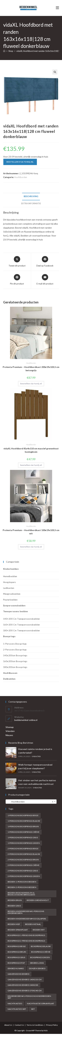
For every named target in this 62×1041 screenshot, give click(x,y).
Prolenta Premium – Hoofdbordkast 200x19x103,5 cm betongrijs (31, 369)
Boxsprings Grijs (16, 957)
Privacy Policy (52, 1025)
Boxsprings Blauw (41, 946)
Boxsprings (9, 636)
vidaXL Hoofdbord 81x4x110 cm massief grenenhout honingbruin (31, 450)
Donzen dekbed (37, 968)
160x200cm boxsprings (15, 661)
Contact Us (19, 1025)
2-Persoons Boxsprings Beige (23, 848)
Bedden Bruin (15, 900)
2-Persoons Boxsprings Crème (24, 865)
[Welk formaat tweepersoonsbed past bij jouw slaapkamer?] (11, 768)
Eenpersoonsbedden (14, 605)
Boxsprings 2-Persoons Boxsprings (26, 941)
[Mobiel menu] (57, 8)
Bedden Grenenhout (38, 900)
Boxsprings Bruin (17, 952)
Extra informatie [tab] (31, 203)
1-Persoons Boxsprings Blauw (24, 821)
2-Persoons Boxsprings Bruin (23, 859)
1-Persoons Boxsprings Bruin (23, 826)
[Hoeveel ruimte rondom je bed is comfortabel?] (11, 752)
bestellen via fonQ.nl (20, 162)
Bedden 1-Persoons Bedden (22, 882)
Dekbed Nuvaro (16, 968)
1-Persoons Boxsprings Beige (23, 815)
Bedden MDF (14, 924)
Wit (33, 1009)
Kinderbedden (11, 569)
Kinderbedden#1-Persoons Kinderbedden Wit (29, 997)
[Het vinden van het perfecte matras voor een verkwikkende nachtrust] (11, 783)
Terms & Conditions (35, 1025)
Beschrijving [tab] (31, 196)
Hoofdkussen (10, 673)
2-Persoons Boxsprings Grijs (23, 870)
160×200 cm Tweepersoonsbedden (21, 624)
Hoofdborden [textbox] (30, 801)
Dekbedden (9, 679)
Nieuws (9, 735)
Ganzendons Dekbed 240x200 (23, 985)
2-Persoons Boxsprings (15, 649)
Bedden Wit (39, 930)
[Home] (4, 51)
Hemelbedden (10, 576)
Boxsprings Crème (40, 952)
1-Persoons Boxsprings (15, 644)
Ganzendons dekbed (18, 974)
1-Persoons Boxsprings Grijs (23, 837)
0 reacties (36, 756)
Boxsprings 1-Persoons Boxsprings (26, 935)
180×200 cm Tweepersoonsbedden (21, 630)
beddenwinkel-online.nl (25, 720)
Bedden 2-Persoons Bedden (22, 887)
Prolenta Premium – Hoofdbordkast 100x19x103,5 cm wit (31, 532)
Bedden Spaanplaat (18, 930)
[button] (54, 72)
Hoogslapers (9, 582)
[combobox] (31, 801)
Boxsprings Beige (17, 946)
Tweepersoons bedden (15, 611)
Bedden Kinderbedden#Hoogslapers (27, 918)
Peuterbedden (10, 599)
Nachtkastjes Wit (17, 1009)
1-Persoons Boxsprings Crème (24, 832)
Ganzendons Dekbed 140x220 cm (25, 979)
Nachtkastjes (15, 1003)
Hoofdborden (20, 177)
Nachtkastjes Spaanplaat (40, 1003)
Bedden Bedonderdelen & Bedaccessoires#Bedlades (21, 894)
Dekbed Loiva (37, 963)
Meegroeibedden (12, 594)
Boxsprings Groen (40, 957)
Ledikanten (8, 588)
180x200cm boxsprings (15, 667)
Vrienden (10, 731)
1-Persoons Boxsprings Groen (24, 843)
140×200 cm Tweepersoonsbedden (21, 619)
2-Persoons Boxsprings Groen (24, 876)
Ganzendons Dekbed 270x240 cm (25, 990)
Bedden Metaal (33, 924)
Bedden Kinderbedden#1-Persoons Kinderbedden (26, 912)
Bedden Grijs (14, 906)
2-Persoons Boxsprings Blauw (24, 854)
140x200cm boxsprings (15, 655)
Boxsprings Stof (16, 963)
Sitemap (10, 727)
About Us (8, 1025)
